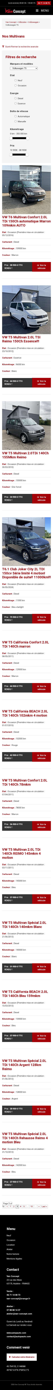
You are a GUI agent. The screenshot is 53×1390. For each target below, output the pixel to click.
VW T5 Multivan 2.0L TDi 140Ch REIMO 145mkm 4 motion (21, 854)
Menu (44, 10)
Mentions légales (14, 1259)
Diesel (20, 98)
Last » (44, 1206)
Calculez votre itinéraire (23, 1357)
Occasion (22, 85)
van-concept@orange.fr (18, 1298)
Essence (21, 103)
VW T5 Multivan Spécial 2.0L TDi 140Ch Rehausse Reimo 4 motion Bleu (25, 1138)
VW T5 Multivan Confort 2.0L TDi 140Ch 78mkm (24, 782)
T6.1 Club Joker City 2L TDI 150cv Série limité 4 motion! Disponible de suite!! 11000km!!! (26, 573)
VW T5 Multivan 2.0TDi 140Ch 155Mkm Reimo (25, 455)
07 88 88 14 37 (13, 1310)
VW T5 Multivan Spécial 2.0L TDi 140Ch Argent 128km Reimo (24, 1065)
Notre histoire (13, 1254)
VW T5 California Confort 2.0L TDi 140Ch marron (25, 644)
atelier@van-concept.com (19, 1314)
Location (11, 1245)
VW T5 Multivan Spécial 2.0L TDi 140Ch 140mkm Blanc (24, 925)
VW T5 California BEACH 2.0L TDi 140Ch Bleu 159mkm (25, 994)
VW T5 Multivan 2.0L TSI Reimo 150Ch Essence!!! (21, 339)
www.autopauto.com (16, 1333)
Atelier (10, 1249)
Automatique (24, 116)
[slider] (11, 138)
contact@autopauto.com (19, 1336)
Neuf (20, 80)
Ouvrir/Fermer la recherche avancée (21, 47)
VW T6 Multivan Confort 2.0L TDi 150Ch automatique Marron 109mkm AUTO (26, 221)
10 (31, 1206)
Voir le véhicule (42, 266)
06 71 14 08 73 (44, 3)
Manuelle (22, 121)
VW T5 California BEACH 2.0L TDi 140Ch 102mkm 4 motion (25, 713)
